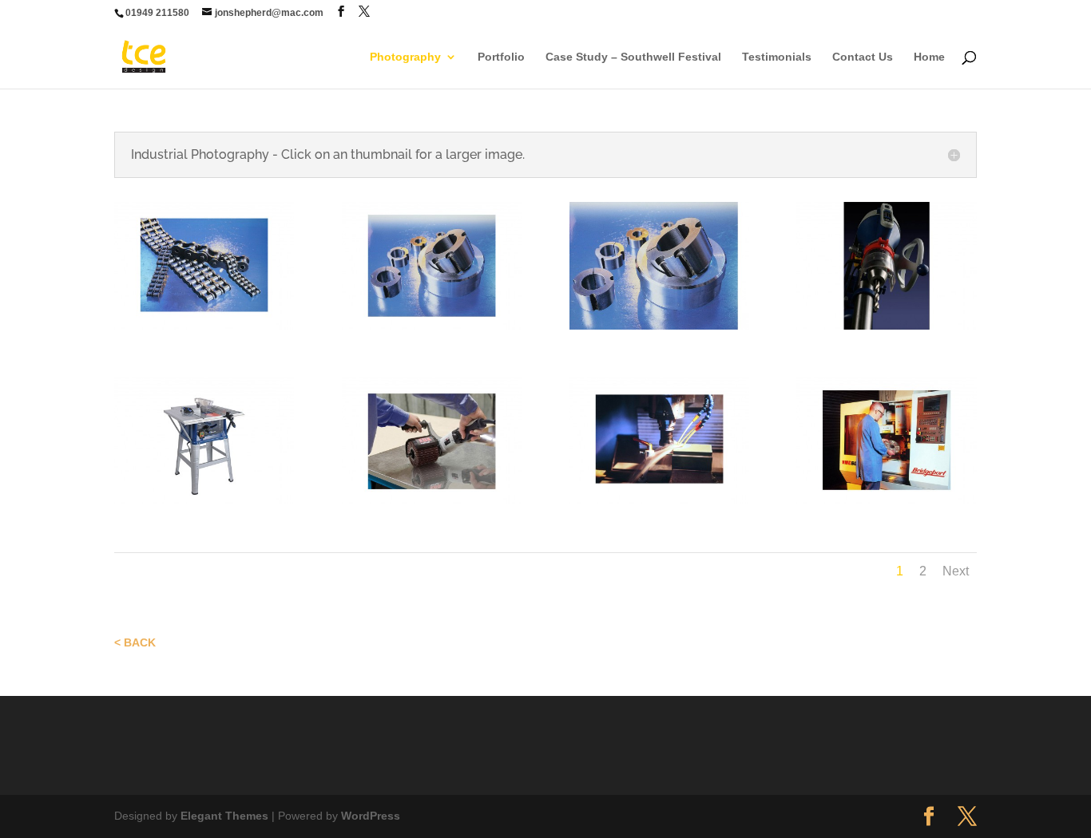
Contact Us (862, 57)
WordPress (370, 815)
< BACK (135, 642)
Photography (405, 57)
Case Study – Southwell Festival (633, 57)
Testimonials (776, 57)
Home (929, 57)
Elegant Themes (224, 815)
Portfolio (501, 57)
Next (955, 571)
